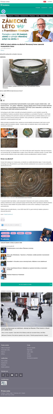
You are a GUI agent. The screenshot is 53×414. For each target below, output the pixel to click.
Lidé (37, 16)
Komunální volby (5, 349)
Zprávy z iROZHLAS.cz (8, 291)
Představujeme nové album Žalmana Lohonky (20, 248)
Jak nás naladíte (31, 347)
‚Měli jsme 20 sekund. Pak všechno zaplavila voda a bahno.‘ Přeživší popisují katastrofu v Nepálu (24, 335)
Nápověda (29, 349)
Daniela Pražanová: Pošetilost (15, 274)
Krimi (13, 233)
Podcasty (3, 365)
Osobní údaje (9, 393)
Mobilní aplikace (5, 367)
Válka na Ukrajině (5, 347)
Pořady (17, 16)
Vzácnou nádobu (28, 105)
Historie (3, 16)
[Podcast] (1, 101)
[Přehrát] (2, 95)
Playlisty (32, 16)
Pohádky (20, 233)
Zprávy (2, 50)
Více (49, 16)
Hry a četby (5, 233)
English (23, 393)
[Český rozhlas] (5, 1)
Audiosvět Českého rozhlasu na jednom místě (11, 242)
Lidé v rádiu (30, 352)
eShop (3, 354)
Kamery (50, 7)
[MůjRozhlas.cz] (3, 57)
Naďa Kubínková (8, 214)
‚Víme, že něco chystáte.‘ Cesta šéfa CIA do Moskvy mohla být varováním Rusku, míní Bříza (23, 332)
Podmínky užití (17, 393)
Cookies (3, 393)
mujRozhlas (4, 229)
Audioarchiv (44, 7)
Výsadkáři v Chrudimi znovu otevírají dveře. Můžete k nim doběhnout (27, 261)
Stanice (3, 352)
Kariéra (29, 354)
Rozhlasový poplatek (32, 358)
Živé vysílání (5, 236)
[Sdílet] (3, 101)
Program (38, 7)
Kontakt (29, 356)
